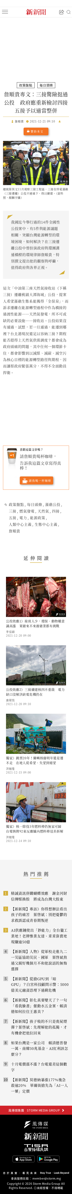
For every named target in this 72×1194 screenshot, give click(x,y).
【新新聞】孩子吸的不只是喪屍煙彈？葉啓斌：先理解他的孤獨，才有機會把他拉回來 (39, 1027)
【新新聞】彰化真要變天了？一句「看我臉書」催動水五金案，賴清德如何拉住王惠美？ (39, 1005)
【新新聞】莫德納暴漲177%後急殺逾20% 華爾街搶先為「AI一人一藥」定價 (39, 1085)
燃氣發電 (27, 511)
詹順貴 (14, 530)
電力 (23, 517)
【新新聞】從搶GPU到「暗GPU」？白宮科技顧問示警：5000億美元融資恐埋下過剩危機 (40, 984)
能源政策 (37, 517)
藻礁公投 (52, 504)
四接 (56, 511)
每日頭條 (34, 504)
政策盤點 (16, 504)
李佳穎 (10, 631)
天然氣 (43, 511)
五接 (12, 517)
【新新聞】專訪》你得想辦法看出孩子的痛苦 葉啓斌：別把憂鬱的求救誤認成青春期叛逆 (39, 914)
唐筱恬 (10, 700)
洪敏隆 (10, 768)
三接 (12, 511)
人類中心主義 (20, 524)
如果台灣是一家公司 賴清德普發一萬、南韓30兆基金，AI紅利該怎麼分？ (39, 1048)
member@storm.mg (46, 1178)
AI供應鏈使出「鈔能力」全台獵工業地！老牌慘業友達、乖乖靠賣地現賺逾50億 (39, 935)
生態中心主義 (46, 524)
